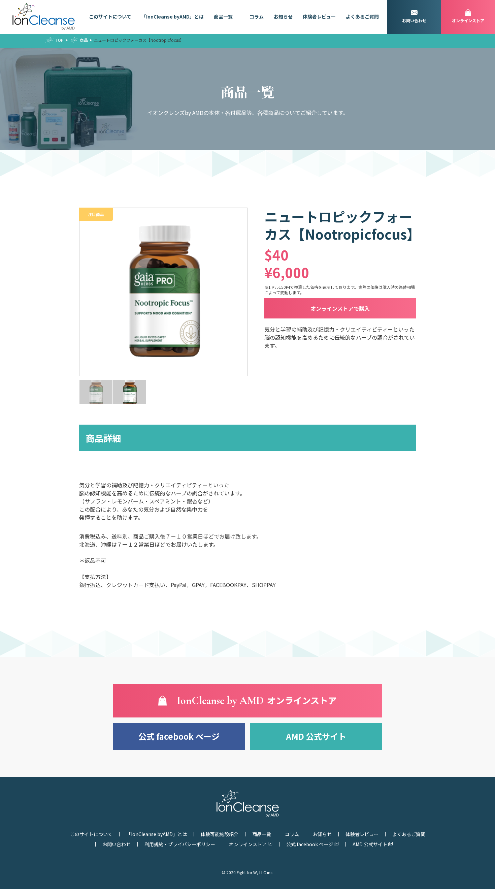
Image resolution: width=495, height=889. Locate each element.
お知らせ (283, 16)
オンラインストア (248, 844)
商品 (84, 40)
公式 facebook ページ (179, 736)
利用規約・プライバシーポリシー (179, 844)
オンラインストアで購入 (340, 308)
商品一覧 (223, 16)
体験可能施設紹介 (219, 834)
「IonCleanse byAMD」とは (172, 16)
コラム (257, 16)
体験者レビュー (319, 16)
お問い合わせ (116, 844)
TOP (60, 40)
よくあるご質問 (362, 16)
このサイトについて (110, 16)
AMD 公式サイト (316, 736)
